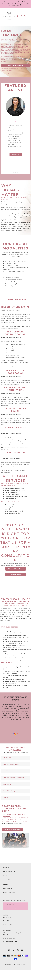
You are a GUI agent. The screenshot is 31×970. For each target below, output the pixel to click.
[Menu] (28, 16)
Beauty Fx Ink (12, 964)
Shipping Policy (7, 924)
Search (5, 884)
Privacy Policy (7, 917)
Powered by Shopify (21, 964)
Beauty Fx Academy (9, 893)
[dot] (13, 172)
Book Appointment (9, 871)
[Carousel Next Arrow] (22, 133)
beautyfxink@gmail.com (16, 823)
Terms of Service (8, 880)
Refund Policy (7, 921)
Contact (5, 875)
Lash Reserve (7, 888)
